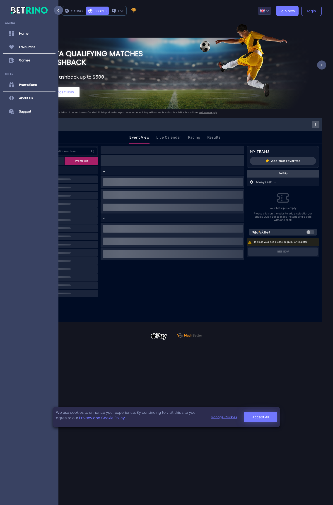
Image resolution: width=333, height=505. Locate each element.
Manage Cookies (224, 417)
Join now (287, 11)
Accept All (260, 417)
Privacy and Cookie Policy (102, 418)
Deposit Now (63, 92)
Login (311, 11)
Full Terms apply (208, 112)
